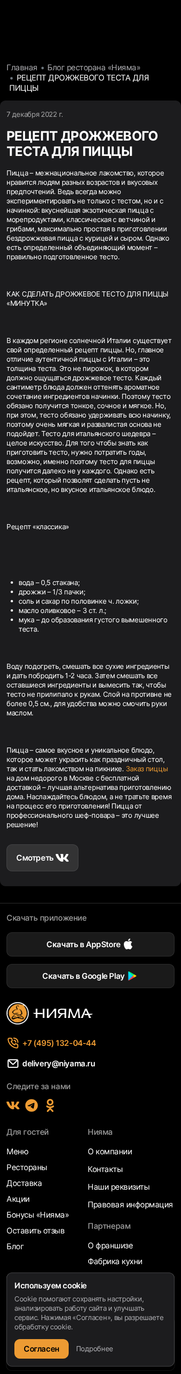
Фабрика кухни (115, 1261)
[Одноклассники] (50, 1105)
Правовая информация (130, 1204)
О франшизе (110, 1245)
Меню (17, 1151)
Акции (18, 1199)
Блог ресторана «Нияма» (93, 67)
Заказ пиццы (147, 768)
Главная (22, 67)
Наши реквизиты (118, 1187)
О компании (110, 1151)
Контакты (105, 1169)
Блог (15, 1246)
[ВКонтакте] (12, 1105)
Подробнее (94, 1348)
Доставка (24, 1183)
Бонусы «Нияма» (37, 1214)
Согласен (41, 1349)
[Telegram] (31, 1105)
